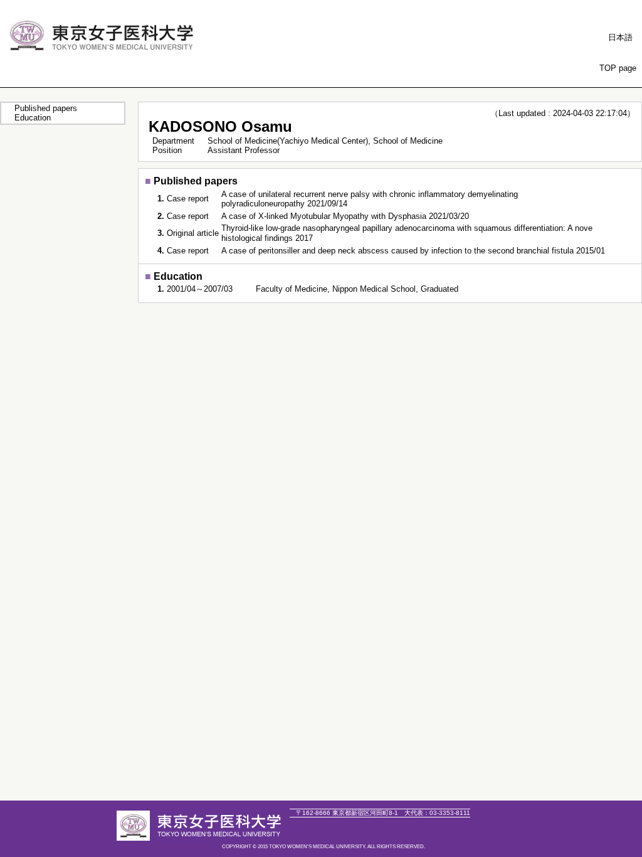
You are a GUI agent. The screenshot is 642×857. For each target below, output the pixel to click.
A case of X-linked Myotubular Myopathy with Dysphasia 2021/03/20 (345, 216)
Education (32, 117)
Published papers (45, 108)
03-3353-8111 (437, 812)
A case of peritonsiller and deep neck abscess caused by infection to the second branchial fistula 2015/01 (413, 250)
